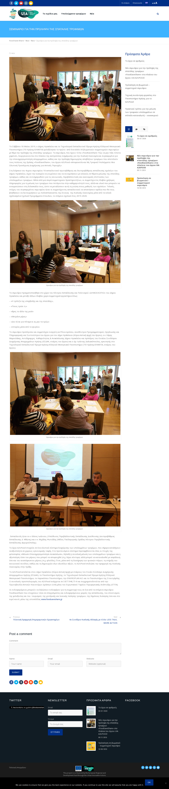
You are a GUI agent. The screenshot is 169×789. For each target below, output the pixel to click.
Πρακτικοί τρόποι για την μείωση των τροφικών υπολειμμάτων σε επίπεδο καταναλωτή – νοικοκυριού (141, 112)
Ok (149, 782)
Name (12, 658)
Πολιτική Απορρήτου (17, 767)
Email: (50, 707)
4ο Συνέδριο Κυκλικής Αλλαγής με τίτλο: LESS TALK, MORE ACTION (93, 621)
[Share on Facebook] (11, 682)
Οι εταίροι (125, 3)
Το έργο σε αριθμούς (134, 61)
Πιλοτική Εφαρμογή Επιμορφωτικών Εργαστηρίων (36, 618)
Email (50, 658)
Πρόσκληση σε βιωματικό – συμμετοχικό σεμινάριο (137, 86)
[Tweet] (16, 682)
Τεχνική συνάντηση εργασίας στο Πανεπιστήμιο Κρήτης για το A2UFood (140, 98)
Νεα (13, 53)
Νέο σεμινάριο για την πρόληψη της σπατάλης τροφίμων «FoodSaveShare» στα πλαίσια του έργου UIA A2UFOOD (141, 73)
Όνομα (51, 719)
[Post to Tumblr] (21, 682)
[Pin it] (26, 682)
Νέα (92, 13)
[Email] (41, 682)
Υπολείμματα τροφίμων (73, 13)
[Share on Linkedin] (31, 682)
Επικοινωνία (137, 3)
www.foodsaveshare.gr (51, 599)
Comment (13, 640)
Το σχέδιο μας (50, 13)
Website (90, 658)
